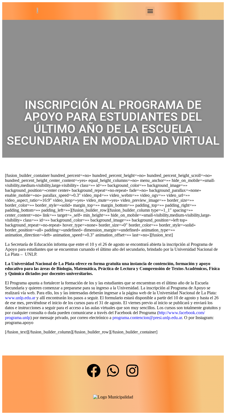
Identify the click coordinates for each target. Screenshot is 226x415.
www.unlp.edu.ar (20, 297)
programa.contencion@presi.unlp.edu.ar (147, 317)
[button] (150, 11)
